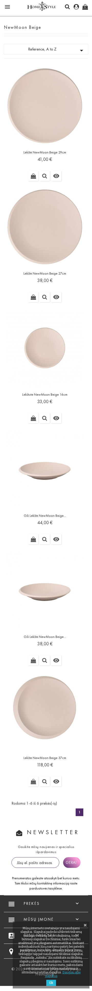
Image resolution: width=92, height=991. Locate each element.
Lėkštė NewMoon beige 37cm (45, 758)
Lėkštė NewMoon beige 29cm (45, 152)
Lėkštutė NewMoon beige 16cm (44, 394)
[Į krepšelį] (33, 176)
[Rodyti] (45, 176)
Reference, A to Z (57, 50)
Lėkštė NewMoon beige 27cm (45, 273)
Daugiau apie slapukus (63, 974)
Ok (51, 983)
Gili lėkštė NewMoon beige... (45, 515)
